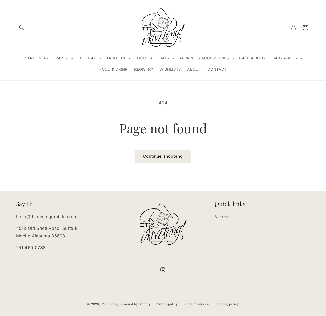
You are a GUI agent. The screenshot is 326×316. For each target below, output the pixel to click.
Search (221, 216)
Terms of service (196, 304)
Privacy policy (167, 304)
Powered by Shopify (135, 304)
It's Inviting (109, 304)
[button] (22, 27)
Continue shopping (163, 156)
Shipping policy (227, 304)
